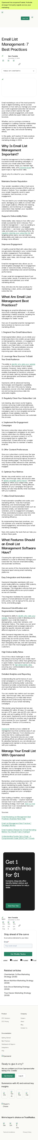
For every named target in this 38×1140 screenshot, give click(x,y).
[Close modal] (32, 557)
